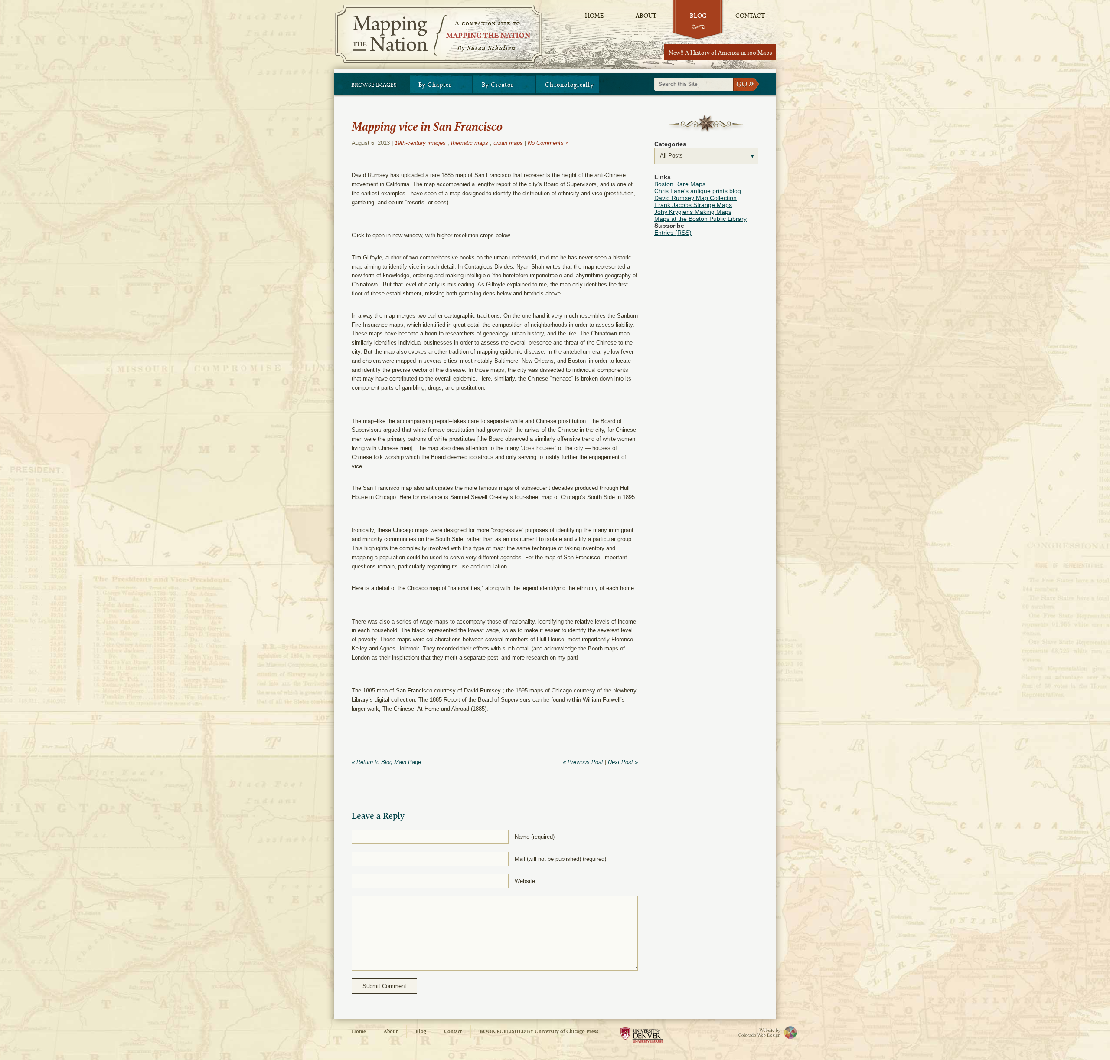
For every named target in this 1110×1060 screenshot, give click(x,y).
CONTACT (750, 16)
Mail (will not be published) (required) (560, 859)
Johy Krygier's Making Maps (692, 211)
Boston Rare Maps (679, 183)
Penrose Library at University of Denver (641, 1037)
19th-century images (420, 143)
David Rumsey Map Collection (695, 197)
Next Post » (623, 762)
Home (359, 1031)
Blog (420, 1031)
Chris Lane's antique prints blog (697, 190)
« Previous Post (583, 762)
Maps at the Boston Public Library (700, 218)
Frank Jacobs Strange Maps (693, 204)
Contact (453, 1031)
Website (525, 881)
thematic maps (469, 143)
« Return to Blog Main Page (386, 762)
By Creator (498, 85)
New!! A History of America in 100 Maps (720, 53)
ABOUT (646, 16)
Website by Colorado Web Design (754, 1032)
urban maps (508, 143)
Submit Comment (384, 986)
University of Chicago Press (566, 1031)
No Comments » (548, 143)
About (391, 1031)
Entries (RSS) (673, 232)
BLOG (698, 16)
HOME (594, 16)
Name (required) (535, 837)
